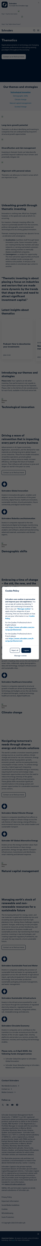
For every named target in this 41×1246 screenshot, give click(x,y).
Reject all (15, 650)
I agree (26, 650)
